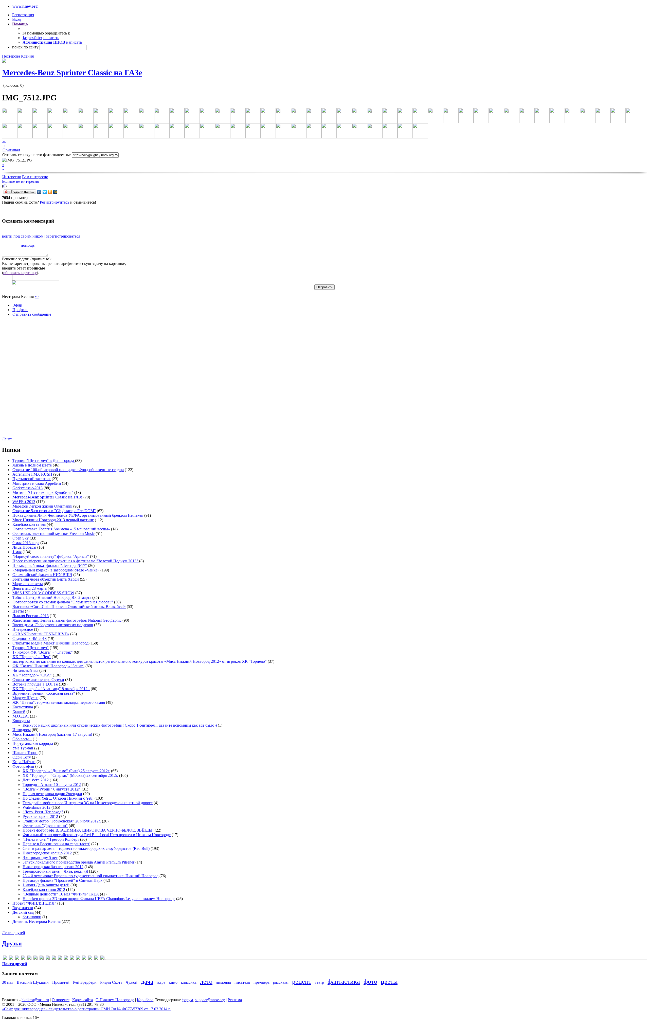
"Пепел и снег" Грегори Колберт (51, 839)
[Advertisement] (32, 380)
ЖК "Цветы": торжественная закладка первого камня (58, 702)
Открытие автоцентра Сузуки (38, 679)
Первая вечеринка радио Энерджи (52, 794)
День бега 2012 (36, 780)
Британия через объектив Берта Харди (45, 579)
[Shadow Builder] (66, 958)
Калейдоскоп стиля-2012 (44, 889)
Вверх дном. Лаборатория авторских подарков (52, 625)
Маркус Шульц (25, 698)
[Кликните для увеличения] (4, 61)
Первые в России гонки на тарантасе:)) (56, 844)
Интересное (22, 629)
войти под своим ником (22, 236)
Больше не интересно (20, 181)
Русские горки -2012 (40, 816)
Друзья (12, 943)
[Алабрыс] (72, 958)
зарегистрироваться (63, 236)
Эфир (17, 305)
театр (319, 982)
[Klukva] (53, 958)
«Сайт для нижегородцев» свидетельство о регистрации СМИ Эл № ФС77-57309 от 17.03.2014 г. (86, 1009)
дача (147, 981)
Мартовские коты (27, 584)
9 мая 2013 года (25, 543)
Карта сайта (82, 1000)
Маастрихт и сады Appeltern (36, 483)
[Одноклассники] (50, 192)
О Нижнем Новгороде (115, 1000)
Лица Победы (24, 547)
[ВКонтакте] (39, 192)
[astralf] (11, 958)
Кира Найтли (23, 762)
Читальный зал (25, 670)
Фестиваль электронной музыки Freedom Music (53, 533)
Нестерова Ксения (18, 56)
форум (187, 1000)
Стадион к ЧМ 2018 (29, 638)
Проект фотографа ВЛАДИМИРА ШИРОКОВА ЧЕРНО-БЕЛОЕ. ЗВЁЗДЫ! (89, 830)
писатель (242, 982)
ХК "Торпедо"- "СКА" (32, 675)
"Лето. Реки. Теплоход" (43, 812)
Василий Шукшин (33, 982)
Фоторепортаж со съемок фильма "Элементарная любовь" (62, 602)
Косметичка (22, 707)
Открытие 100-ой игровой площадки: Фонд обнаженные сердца (68, 470)
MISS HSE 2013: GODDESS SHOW (43, 593)
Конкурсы (21, 720)
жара (161, 982)
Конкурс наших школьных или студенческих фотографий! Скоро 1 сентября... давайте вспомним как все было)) (120, 725)
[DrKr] (23, 958)
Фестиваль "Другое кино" (45, 825)
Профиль (20, 310)
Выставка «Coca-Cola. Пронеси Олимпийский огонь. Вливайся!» (69, 606)
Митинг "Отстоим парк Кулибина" (42, 492)
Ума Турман (22, 748)
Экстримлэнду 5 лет (40, 857)
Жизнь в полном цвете (32, 465)
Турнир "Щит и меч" (30, 647)
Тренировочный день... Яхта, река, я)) (55, 871)
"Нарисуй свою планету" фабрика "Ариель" (50, 556)
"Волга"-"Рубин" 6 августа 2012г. (52, 789)
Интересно (11, 177)
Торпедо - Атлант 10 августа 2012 (52, 784)
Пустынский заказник (31, 479)
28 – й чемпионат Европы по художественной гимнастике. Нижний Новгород (90, 876)
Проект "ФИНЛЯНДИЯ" (34, 903)
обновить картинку (20, 273)
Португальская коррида (32, 743)
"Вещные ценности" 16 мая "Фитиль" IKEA (61, 894)
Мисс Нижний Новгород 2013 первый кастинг (53, 520)
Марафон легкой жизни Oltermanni (42, 506)
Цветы (18, 611)
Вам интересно (35, 177)
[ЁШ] (102, 958)
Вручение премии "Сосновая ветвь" (43, 693)
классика (188, 982)
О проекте (60, 1000)
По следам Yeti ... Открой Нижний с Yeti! (58, 798)
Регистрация (23, 15)
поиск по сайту (25, 47)
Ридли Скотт (111, 982)
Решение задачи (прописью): (26, 259)
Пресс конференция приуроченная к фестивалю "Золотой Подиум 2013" (75, 561)
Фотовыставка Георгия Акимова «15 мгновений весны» (61, 529)
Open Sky (20, 538)
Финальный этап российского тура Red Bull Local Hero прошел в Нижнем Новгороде (97, 835)
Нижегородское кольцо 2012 (47, 853)
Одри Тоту (21, 757)
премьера (261, 982)
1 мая (17, 552)
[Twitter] (44, 192)
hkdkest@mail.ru (35, 1000)
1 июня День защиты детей (46, 885)
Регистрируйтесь (54, 202)
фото (370, 981)
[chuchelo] (17, 958)
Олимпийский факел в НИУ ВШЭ (42, 574)
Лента (7, 439)
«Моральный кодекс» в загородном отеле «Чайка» (55, 570)
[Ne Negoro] (60, 958)
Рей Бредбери (85, 982)
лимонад (223, 982)
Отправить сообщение (31, 314)
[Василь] (84, 958)
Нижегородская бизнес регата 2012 (53, 867)
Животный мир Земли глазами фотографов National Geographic (67, 620)
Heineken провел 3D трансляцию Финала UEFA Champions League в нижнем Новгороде (99, 898)
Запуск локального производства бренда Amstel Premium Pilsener (78, 862)
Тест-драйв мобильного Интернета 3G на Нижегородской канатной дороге (88, 803)
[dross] (29, 958)
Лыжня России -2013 (30, 616)
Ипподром (21, 730)
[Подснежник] (90, 958)
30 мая (7, 982)
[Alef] (5, 958)
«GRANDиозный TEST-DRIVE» (40, 634)
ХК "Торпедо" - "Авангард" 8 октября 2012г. (51, 689)
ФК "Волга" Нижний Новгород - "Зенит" (48, 666)
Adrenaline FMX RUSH (32, 474)
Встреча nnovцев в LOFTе (35, 684)
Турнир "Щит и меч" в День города (43, 460)
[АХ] (78, 958)
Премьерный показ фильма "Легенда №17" (49, 565)
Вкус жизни (22, 908)
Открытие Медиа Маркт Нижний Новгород (50, 643)
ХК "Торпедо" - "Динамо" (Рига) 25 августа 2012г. (66, 771)
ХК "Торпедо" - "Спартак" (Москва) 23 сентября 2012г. (70, 775)
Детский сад (23, 912)
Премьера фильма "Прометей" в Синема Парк (62, 880)
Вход (16, 19)
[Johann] (47, 958)
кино (173, 982)
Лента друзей (13, 932)
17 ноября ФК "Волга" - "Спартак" (42, 652)
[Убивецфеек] (96, 958)
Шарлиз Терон (25, 752)
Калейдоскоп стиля (29, 524)
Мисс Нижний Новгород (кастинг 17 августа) (52, 734)
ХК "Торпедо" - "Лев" (31, 657)
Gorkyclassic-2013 (27, 488)
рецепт (301, 981)
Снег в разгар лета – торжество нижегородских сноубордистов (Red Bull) (86, 848)
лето (206, 981)
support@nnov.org (210, 1000)
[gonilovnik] (35, 958)
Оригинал (11, 150)
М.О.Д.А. (20, 716)
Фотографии (23, 766)
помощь (27, 245)
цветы (389, 981)
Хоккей (18, 711)
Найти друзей (14, 964)
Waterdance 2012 (36, 807)
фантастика (344, 981)
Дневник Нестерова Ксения (36, 921)
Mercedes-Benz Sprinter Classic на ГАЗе (72, 72)
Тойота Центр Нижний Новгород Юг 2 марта (51, 597)
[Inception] (41, 958)
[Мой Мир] (55, 192)
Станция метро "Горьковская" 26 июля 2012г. (62, 821)
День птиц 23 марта (29, 588)
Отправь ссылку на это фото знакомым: (36, 155)
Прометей (60, 982)
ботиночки (32, 917)
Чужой (131, 982)
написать (51, 37)
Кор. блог (145, 1000)
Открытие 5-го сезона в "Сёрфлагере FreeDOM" (54, 511)
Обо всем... (22, 739)
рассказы (281, 982)
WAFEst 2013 (23, 501)
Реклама (235, 1000)
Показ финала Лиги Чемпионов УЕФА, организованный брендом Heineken (77, 515)
